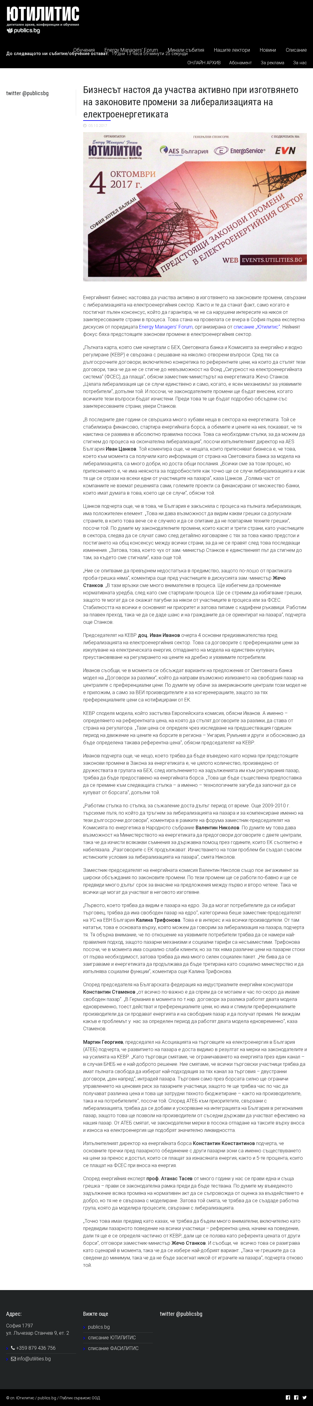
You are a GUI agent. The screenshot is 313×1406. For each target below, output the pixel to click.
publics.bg (99, 1327)
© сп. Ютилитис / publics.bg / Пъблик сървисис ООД (53, 1398)
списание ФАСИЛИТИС (113, 1348)
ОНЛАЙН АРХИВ (204, 62)
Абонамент (240, 62)
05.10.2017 (97, 125)
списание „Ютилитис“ (257, 327)
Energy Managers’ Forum (166, 327)
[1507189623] (195, 206)
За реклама (272, 62)
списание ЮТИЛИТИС (112, 1338)
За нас (300, 62)
